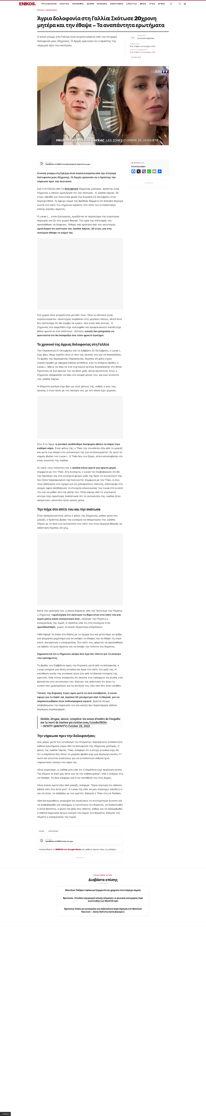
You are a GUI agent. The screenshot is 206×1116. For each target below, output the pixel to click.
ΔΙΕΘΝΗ (90, 4)
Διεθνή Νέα (51, 10)
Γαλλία (64, 173)
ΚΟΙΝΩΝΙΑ (102, 4)
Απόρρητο (5, 1114)
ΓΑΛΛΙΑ (41, 831)
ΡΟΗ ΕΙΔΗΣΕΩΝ (49, 4)
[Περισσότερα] (171, 4)
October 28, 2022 (79, 726)
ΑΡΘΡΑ (161, 4)
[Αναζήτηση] (180, 4)
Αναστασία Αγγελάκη (145, 38)
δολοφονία (71, 188)
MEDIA (143, 4)
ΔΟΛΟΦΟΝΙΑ (53, 831)
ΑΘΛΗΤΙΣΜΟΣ (117, 4)
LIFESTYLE (131, 4)
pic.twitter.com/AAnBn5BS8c (88, 722)
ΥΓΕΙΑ (152, 4)
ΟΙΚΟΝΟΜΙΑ (78, 4)
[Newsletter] (185, 4)
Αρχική (40, 10)
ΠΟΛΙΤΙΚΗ (64, 4)
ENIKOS (27, 3)
